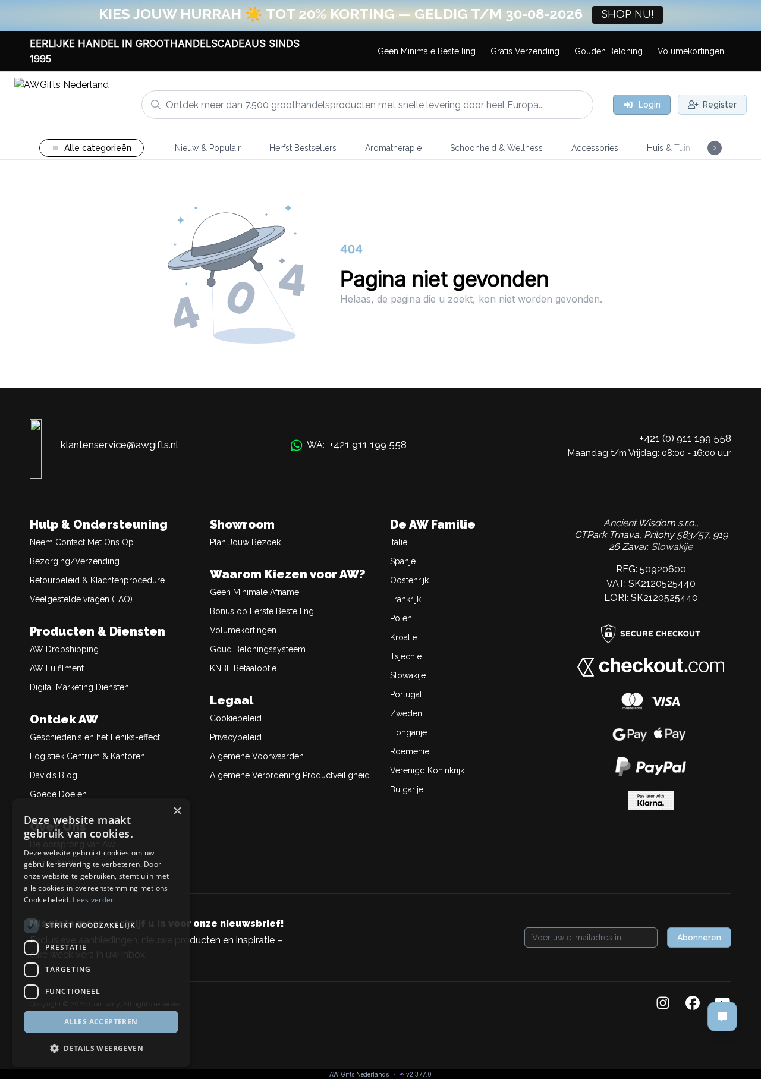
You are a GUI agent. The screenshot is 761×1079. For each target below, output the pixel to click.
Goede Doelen (58, 794)
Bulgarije (406, 789)
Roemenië (409, 751)
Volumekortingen (243, 630)
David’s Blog (53, 775)
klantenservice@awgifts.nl (119, 445)
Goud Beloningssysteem (258, 649)
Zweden (406, 713)
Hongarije (408, 732)
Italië (398, 542)
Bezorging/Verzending (75, 561)
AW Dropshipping (64, 649)
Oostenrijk (409, 580)
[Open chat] (722, 1016)
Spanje (403, 561)
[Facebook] (693, 1004)
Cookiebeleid (236, 718)
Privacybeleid (236, 737)
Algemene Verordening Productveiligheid (290, 775)
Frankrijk (405, 599)
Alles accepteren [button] (100, 1022)
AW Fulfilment (57, 668)
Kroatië (403, 637)
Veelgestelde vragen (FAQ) (81, 599)
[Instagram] (663, 1004)
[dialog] (101, 932)
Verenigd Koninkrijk (427, 770)
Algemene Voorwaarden (257, 756)
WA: (357, 445)
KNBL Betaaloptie (243, 668)
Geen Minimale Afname (254, 592)
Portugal (406, 694)
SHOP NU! (627, 15)
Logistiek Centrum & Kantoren (87, 756)
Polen (401, 618)
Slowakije (408, 675)
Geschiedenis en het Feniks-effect (95, 737)
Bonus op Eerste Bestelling (262, 611)
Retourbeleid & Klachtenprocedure (97, 580)
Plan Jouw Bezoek (245, 542)
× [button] (176, 811)
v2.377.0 (419, 1074)
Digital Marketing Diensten (79, 687)
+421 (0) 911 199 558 (685, 438)
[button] (101, 1048)
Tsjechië (406, 656)
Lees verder (93, 900)
